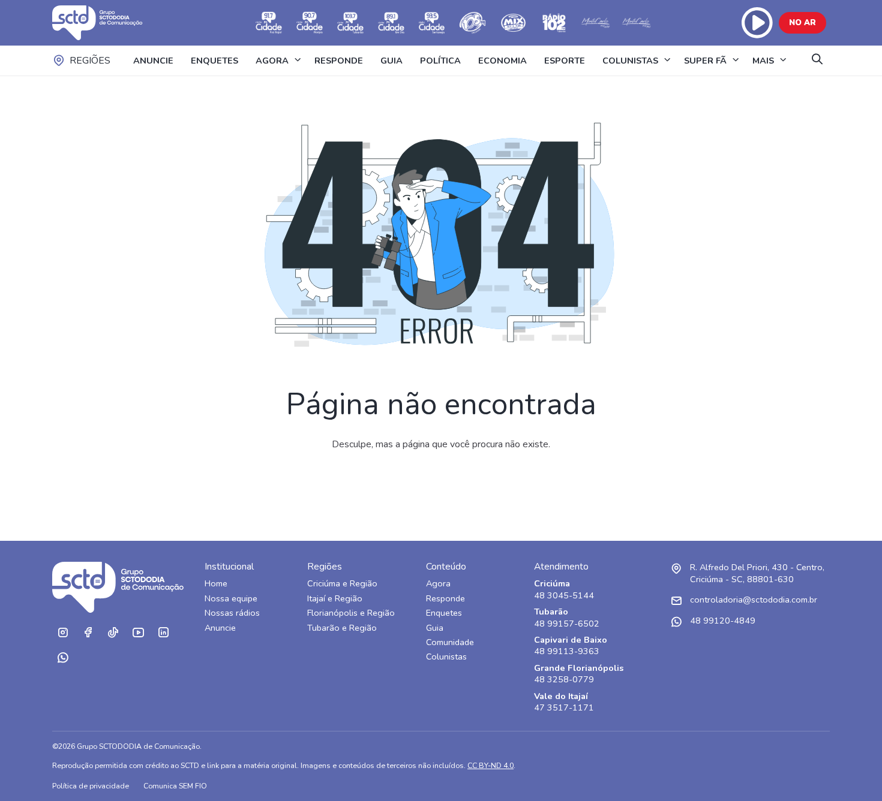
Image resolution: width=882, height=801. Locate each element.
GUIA (391, 61)
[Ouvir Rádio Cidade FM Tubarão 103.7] (350, 22)
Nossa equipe (231, 598)
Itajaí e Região (334, 598)
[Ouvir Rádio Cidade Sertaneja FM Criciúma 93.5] (432, 22)
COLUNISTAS (630, 61)
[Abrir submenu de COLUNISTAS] (667, 61)
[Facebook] (87, 632)
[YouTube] (138, 632)
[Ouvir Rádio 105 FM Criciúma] (472, 22)
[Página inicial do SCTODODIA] (109, 22)
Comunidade (450, 642)
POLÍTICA (440, 61)
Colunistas (446, 657)
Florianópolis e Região (351, 613)
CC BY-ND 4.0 (490, 765)
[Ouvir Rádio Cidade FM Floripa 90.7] (309, 22)
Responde (445, 598)
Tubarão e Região (342, 628)
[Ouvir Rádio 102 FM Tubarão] (554, 22)
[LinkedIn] (163, 632)
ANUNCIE (153, 61)
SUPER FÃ (705, 61)
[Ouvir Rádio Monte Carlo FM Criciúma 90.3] (636, 22)
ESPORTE (564, 61)
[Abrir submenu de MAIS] (783, 61)
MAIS (763, 61)
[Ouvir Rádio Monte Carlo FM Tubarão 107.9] (595, 22)
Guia (434, 628)
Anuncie (220, 628)
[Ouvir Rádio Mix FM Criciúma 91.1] (513, 22)
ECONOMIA (502, 61)
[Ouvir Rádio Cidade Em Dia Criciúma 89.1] (391, 22)
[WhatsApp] (62, 658)
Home (216, 583)
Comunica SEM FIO (175, 786)
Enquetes (444, 613)
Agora (438, 583)
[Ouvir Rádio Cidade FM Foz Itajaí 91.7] (268, 22)
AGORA (272, 61)
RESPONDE (338, 61)
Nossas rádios (232, 613)
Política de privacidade (90, 786)
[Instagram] (62, 632)
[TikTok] (113, 632)
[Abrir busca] (817, 60)
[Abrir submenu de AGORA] (297, 61)
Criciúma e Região (342, 583)
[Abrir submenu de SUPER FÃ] (735, 61)
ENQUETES (214, 61)
